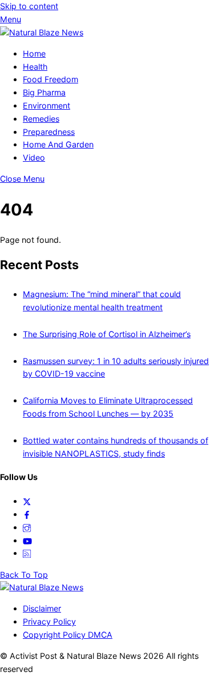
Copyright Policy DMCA (67, 634)
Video (34, 157)
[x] (27, 501)
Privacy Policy (49, 621)
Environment (46, 105)
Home (34, 53)
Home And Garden (58, 144)
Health (35, 66)
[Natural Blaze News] (41, 32)
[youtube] (27, 540)
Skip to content (29, 6)
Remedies (41, 118)
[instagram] (27, 527)
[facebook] (27, 514)
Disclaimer (42, 608)
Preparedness (49, 132)
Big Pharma (44, 92)
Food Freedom (50, 79)
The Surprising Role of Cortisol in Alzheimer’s (107, 334)
